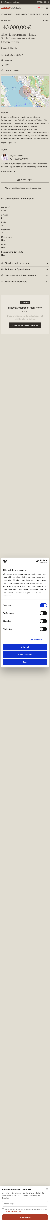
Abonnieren (25, 1217)
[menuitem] (11, 2)
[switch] (43, 613)
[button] (25, 199)
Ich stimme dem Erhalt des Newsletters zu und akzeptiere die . (26, 1210)
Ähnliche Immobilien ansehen (25, 325)
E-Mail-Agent (27, 179)
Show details (36, 639)
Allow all (25, 647)
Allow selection (25, 655)
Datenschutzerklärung (13, 1211)
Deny (25, 662)
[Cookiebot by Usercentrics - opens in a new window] (36, 561)
